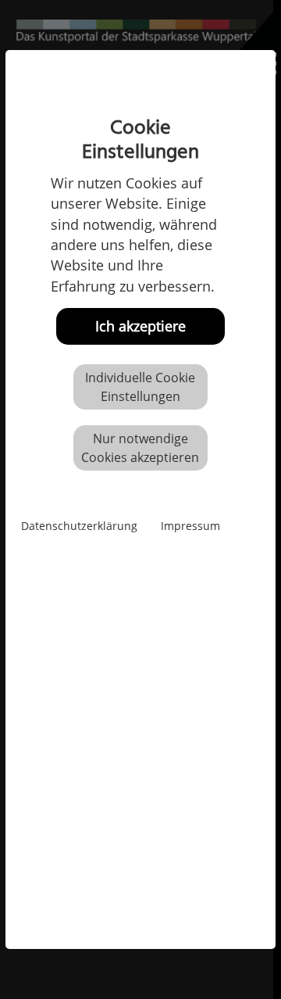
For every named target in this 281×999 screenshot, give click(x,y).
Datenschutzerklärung (79, 525)
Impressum (190, 525)
